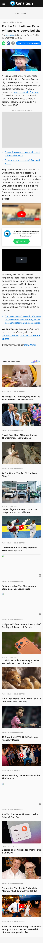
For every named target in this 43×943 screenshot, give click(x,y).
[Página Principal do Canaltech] (21, 5)
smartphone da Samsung (26, 92)
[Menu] (3, 4)
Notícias (11, 22)
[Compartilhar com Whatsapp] (3, 43)
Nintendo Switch (10, 335)
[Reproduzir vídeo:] (21, 214)
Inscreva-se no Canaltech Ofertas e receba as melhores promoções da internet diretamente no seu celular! (23, 319)
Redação (9, 35)
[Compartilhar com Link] (13, 43)
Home (4, 22)
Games (19, 22)
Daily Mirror (30, 344)
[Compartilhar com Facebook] (8, 43)
